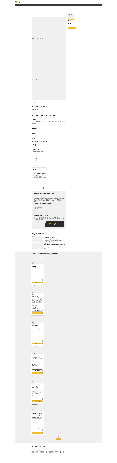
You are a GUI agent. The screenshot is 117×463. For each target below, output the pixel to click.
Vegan (63, 452)
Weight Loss (42, 452)
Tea (60, 452)
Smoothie (56, 452)
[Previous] (16, 230)
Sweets (37, 452)
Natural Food (51, 452)
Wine (46, 452)
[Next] (100, 230)
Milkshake (33, 452)
